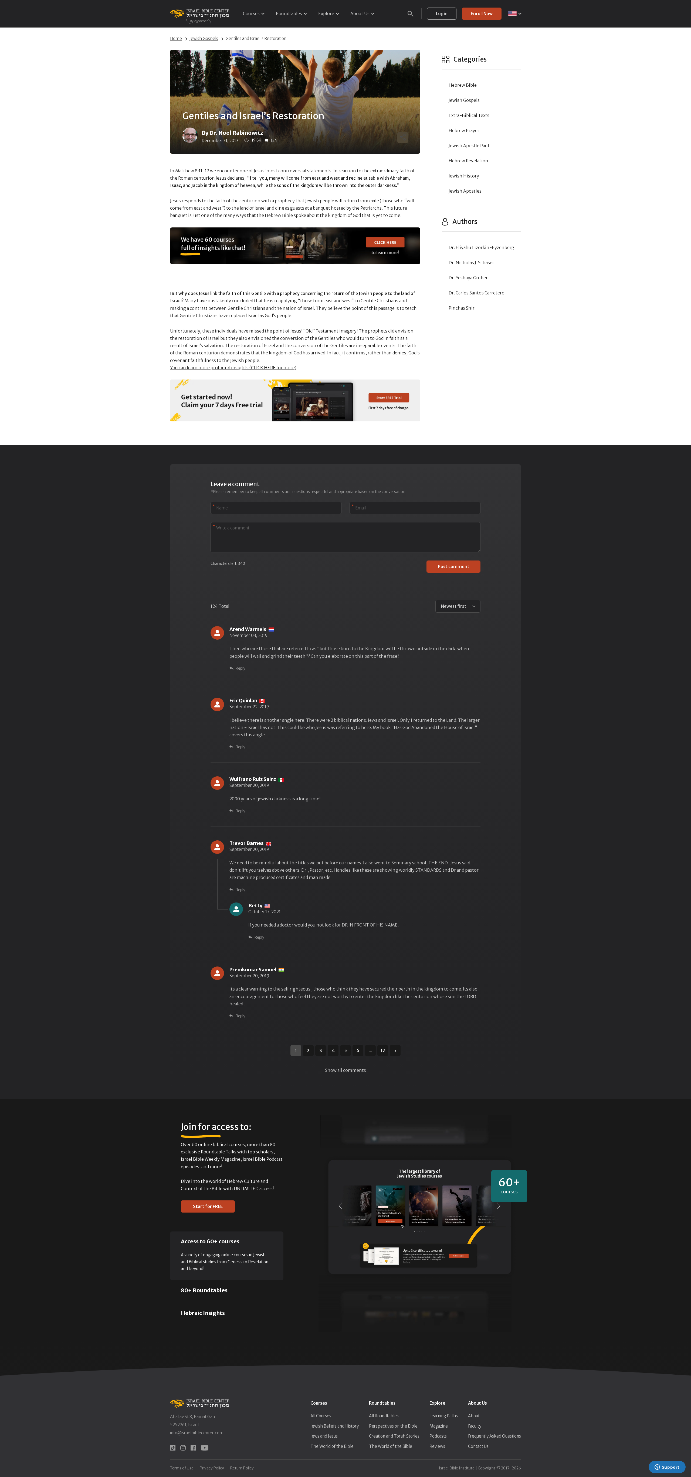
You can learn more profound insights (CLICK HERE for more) (233, 367)
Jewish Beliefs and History (334, 1426)
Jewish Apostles (465, 191)
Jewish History (464, 176)
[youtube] (204, 1448)
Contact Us (478, 1446)
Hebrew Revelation (468, 160)
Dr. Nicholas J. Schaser (471, 262)
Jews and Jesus (324, 1436)
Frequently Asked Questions (494, 1436)
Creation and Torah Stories (394, 1436)
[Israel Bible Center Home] (199, 13)
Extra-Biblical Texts (469, 115)
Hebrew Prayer (464, 130)
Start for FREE (208, 1206)
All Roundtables (384, 1415)
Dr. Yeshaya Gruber (468, 277)
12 (383, 1050)
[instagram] (183, 1448)
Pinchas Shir (462, 308)
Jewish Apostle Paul (469, 145)
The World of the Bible (332, 1446)
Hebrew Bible (463, 85)
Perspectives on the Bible (393, 1426)
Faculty (474, 1426)
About (474, 1415)
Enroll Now (482, 13)
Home (176, 38)
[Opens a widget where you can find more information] (667, 1467)
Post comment (453, 566)
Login (442, 13)
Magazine (438, 1426)
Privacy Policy (212, 1468)
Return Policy (242, 1468)
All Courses (320, 1415)
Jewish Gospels (203, 38)
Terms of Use (182, 1468)
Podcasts (438, 1436)
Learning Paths (443, 1415)
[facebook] (193, 1448)
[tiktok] (172, 1448)
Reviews (437, 1446)
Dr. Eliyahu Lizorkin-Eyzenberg (481, 247)
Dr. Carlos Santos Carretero (476, 293)
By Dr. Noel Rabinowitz (232, 132)
